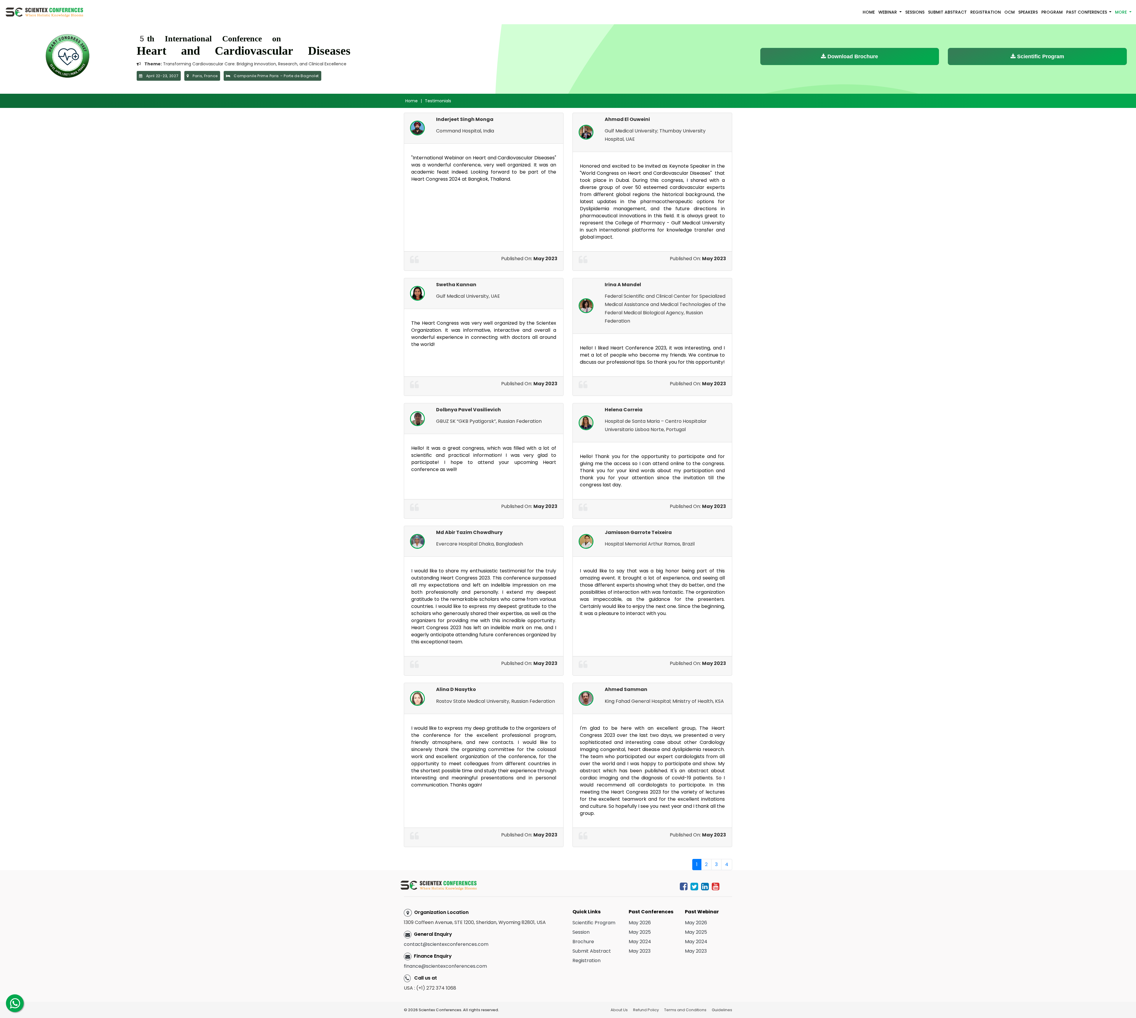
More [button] (1121, 12)
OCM (1009, 12)
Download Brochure (852, 56)
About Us (619, 1010)
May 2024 (640, 941)
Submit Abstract (947, 12)
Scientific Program (1040, 56)
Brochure (583, 941)
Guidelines (722, 1010)
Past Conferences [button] (1087, 12)
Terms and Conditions (685, 1010)
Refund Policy (646, 1010)
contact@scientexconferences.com (446, 944)
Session (581, 932)
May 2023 (640, 951)
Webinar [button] (888, 12)
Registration (985, 12)
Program (1052, 12)
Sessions (914, 12)
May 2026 (640, 922)
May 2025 (640, 932)
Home (869, 12)
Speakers (1028, 12)
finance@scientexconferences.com (445, 966)
